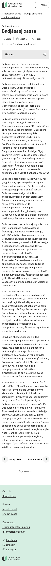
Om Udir (6, 491)
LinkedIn (10, 544)
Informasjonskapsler (13, 531)
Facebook (11, 540)
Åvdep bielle (15, 459)
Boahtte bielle (35, 459)
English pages (9, 513)
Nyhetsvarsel (9, 509)
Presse (6, 504)
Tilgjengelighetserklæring (16, 527)
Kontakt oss (9, 496)
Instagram (11, 549)
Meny (44, 5)
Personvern (8, 522)
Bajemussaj (24, 471)
